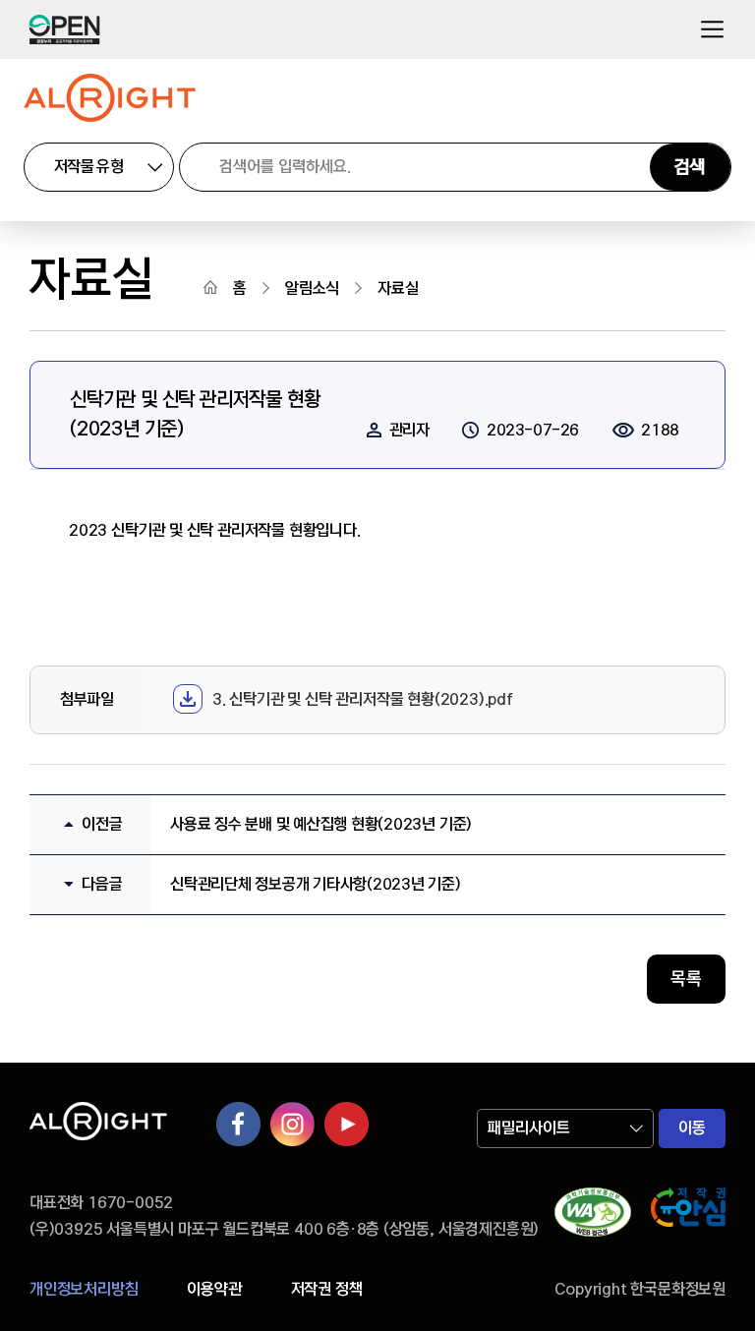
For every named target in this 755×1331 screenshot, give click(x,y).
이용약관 (214, 1289)
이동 (692, 1128)
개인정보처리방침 (83, 1289)
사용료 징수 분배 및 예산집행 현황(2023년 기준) (321, 824)
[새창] (592, 1215)
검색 (690, 167)
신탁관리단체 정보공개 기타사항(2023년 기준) (315, 884)
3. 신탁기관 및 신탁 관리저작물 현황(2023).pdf (362, 699)
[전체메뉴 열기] (711, 30)
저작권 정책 (327, 1289)
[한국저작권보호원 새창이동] (688, 1215)
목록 (686, 979)
